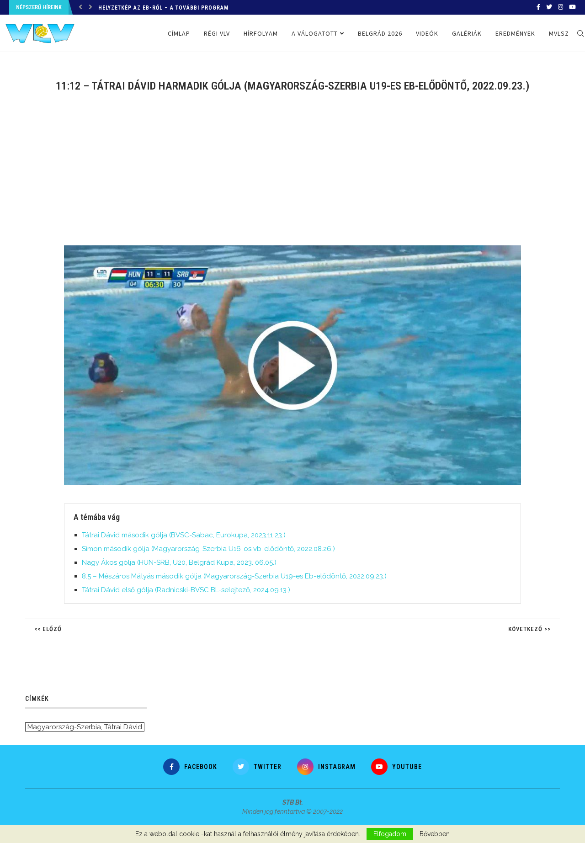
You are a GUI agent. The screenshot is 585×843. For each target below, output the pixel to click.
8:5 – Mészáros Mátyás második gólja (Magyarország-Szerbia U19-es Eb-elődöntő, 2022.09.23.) (234, 576)
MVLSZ (559, 33)
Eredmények (515, 33)
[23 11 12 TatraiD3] (297, 249)
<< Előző (48, 629)
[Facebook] (538, 7)
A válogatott (315, 33)
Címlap (179, 33)
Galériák (467, 33)
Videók (427, 33)
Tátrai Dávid (123, 727)
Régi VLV (217, 33)
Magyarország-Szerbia (64, 727)
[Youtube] (572, 7)
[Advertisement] (292, 175)
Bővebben (435, 834)
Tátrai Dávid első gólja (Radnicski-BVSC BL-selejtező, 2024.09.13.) (186, 590)
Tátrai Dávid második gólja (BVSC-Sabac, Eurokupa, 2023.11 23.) (184, 535)
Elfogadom (389, 834)
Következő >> (529, 629)
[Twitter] (549, 7)
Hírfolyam (261, 33)
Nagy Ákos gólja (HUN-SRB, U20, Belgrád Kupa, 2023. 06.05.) (179, 562)
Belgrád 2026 (380, 33)
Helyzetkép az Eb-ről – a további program (163, 8)
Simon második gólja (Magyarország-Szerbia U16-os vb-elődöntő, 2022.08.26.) (208, 549)
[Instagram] (560, 7)
